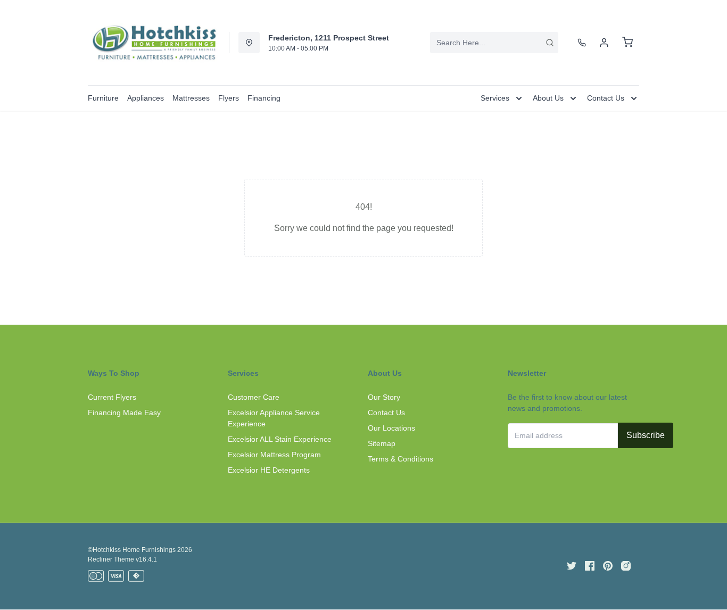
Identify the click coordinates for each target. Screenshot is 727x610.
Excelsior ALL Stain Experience (280, 439)
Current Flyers (112, 397)
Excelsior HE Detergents (269, 470)
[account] (604, 42)
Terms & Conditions (400, 459)
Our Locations (391, 428)
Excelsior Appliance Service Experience (274, 418)
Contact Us (386, 412)
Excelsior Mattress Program (274, 454)
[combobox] (494, 42)
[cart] (627, 42)
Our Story (384, 397)
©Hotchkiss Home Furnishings (132, 550)
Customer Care (253, 397)
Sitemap (381, 443)
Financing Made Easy (124, 412)
